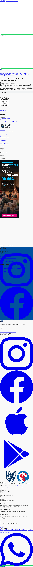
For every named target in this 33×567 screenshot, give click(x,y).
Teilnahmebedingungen (15, 326)
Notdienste (9, 75)
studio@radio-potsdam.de (11, 332)
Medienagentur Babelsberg (21, 485)
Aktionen (3, 1)
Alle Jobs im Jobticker (4, 134)
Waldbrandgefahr (8, 74)
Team (17, 1)
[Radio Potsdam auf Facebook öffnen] (16, 319)
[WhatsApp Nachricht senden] (16, 34)
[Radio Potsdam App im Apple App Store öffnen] (16, 437)
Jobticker (23, 73)
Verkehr (17, 74)
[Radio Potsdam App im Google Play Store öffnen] (16, 470)
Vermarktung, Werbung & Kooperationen (6, 326)
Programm (5, 1)
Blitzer (23, 74)
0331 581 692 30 (3, 332)
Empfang (14, 1)
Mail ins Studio (21, 326)
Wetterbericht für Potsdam (5, 118)
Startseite (2, 73)
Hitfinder (8, 1)
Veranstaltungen (17, 73)
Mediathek (11, 1)
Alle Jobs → (2, 256)
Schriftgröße (2, 490)
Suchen (9, 68)
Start (1, 1)
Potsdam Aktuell (9, 73)
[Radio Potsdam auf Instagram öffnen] (16, 286)
